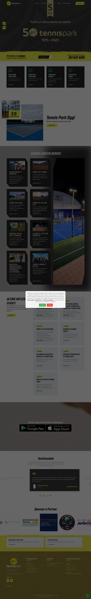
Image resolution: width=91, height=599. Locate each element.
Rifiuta (49, 305)
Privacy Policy (30, 300)
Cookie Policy (38, 300)
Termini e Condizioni (48, 300)
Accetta (42, 305)
